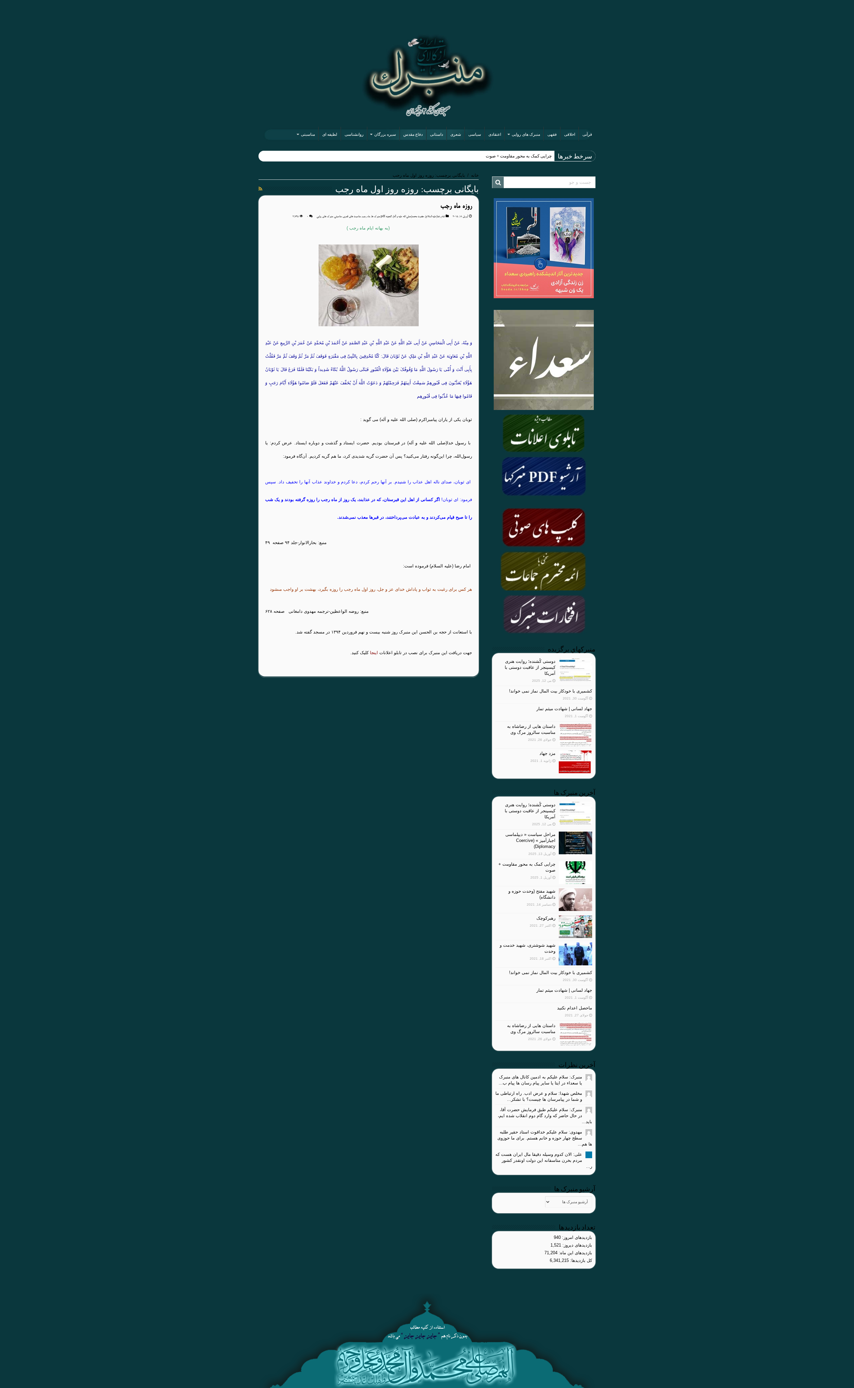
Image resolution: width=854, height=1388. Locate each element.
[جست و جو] (498, 182)
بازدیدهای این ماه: (574, 1252)
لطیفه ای (329, 134)
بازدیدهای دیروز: (576, 1245)
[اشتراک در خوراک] (260, 188)
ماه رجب (366, 216)
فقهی (552, 134)
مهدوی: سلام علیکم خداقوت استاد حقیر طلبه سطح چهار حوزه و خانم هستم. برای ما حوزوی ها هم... (544, 1137)
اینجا (374, 652)
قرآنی (587, 134)
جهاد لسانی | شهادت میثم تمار (564, 708)
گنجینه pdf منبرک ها (381, 216)
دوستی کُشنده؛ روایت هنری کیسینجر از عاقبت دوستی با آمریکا (530, 667)
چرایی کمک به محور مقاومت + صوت (519, 155)
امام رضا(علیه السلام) (435, 216)
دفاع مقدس (413, 134)
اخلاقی (569, 134)
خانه (475, 175)
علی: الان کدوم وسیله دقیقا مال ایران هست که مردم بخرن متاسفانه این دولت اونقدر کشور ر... (543, 1160)
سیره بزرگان (385, 134)
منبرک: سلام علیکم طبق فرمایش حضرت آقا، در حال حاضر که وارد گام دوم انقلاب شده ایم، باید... (545, 1115)
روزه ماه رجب (456, 206)
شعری (455, 134)
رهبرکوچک (545, 918)
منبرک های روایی (526, 134)
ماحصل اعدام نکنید (574, 1007)
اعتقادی (494, 134)
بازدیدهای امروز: (576, 1237)
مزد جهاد (547, 753)
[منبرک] (427, 75)
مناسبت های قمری (352, 216)
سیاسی (474, 134)
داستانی (436, 134)
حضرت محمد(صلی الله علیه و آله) (408, 216)
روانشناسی (354, 134)
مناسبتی (308, 134)
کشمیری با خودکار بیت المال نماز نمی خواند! (550, 690)
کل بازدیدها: (580, 1260)
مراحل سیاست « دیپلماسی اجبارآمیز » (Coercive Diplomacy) (530, 840)
